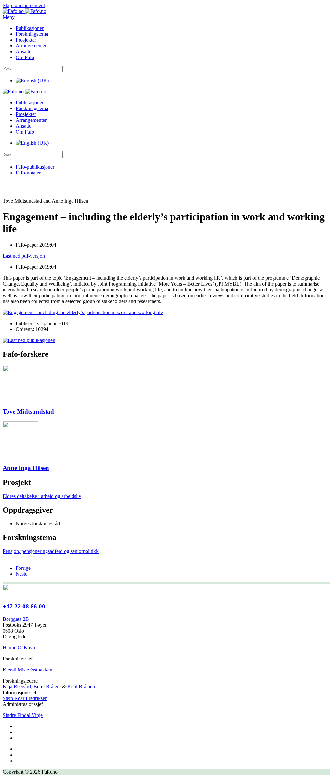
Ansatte (23, 51)
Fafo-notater (28, 172)
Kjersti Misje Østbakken (27, 669)
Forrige (23, 568)
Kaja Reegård (17, 686)
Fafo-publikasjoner (35, 167)
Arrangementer (31, 45)
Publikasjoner (30, 28)
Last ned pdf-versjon (24, 256)
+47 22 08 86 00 (24, 606)
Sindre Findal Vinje (23, 715)
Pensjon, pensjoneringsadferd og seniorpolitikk (51, 551)
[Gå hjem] (24, 11)
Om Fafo (25, 57)
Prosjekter (26, 40)
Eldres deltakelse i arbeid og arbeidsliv (42, 496)
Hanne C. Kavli (19, 647)
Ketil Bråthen (81, 686)
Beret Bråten (46, 686)
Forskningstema (32, 34)
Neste (21, 574)
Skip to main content (24, 5)
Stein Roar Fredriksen (25, 698)
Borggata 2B (16, 619)
